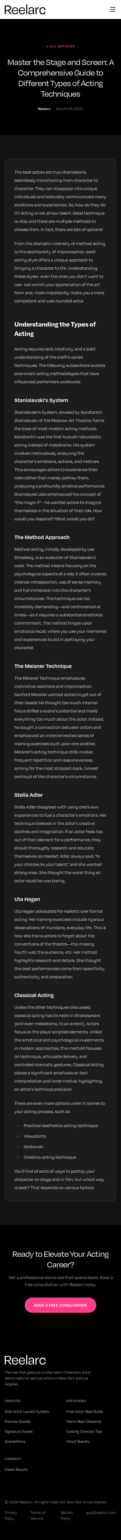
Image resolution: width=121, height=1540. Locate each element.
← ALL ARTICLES (60, 46)
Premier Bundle (18, 1421)
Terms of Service (38, 1515)
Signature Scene (19, 1431)
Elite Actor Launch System (27, 1411)
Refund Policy (67, 1515)
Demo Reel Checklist (83, 1421)
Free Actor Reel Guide (84, 1411)
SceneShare (15, 1441)
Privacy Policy (11, 1515)
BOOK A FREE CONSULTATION (60, 1305)
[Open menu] (113, 9)
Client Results (77, 1441)
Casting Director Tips (84, 1431)
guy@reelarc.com (101, 1512)
